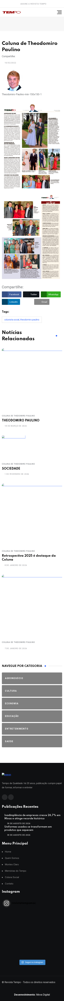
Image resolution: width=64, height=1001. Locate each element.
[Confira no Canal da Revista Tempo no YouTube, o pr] (32, 936)
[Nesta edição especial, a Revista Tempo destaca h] (32, 911)
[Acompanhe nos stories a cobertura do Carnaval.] (32, 956)
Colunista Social (11, 319)
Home (8, 852)
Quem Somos (12, 858)
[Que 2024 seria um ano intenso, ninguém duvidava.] (32, 948)
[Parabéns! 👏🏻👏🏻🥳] (32, 952)
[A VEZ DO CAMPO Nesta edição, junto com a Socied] (32, 940)
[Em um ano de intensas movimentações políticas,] (32, 944)
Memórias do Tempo (15, 871)
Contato (9, 884)
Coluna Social (12, 877)
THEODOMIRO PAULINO (20, 420)
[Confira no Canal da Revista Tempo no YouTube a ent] (32, 915)
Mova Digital (32, 994)
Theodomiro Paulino (29, 319)
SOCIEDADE (11, 468)
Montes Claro (12, 864)
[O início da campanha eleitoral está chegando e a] (32, 923)
